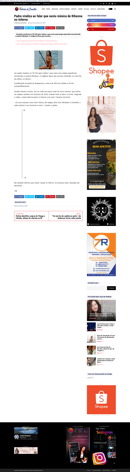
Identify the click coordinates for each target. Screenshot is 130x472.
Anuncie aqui (46, 3)
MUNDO (80, 9)
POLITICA (93, 9)
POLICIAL (86, 9)
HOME (43, 9)
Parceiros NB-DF (35, 3)
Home (88, 470)
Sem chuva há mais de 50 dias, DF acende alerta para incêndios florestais (41, 44)
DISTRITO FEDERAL (65, 9)
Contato (114, 470)
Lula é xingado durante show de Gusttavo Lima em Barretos (36, 41)
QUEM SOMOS (101, 9)
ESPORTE (73, 9)
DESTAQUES (55, 9)
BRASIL (48, 9)
